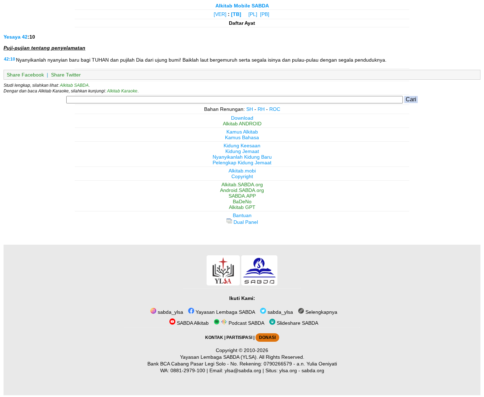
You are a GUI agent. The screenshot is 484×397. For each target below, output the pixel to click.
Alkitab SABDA (74, 85)
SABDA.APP (242, 196)
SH (249, 109)
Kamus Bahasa (242, 137)
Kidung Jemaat (242, 151)
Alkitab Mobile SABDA (242, 5)
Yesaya (12, 37)
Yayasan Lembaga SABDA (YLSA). (219, 357)
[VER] (220, 14)
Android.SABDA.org (242, 190)
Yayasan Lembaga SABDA (224, 312)
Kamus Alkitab (242, 132)
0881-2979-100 (187, 370)
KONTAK (214, 337)
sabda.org (313, 370)
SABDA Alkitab (192, 323)
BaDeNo (242, 201)
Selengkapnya (320, 312)
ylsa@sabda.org (243, 370)
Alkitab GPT (242, 207)
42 (25, 37)
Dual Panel (245, 222)
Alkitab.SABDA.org (242, 184)
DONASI (267, 337)
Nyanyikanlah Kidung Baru (242, 157)
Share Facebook (25, 75)
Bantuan (242, 215)
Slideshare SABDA (296, 323)
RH (261, 109)
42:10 (9, 59)
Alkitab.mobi (242, 171)
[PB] (264, 14)
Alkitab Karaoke (122, 91)
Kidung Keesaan (242, 145)
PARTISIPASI (239, 337)
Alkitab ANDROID (242, 123)
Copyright (242, 176)
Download (242, 118)
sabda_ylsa (169, 312)
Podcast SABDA (245, 323)
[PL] (252, 14)
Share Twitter (66, 75)
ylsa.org (288, 370)
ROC (274, 109)
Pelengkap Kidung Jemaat (242, 162)
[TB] (236, 14)
